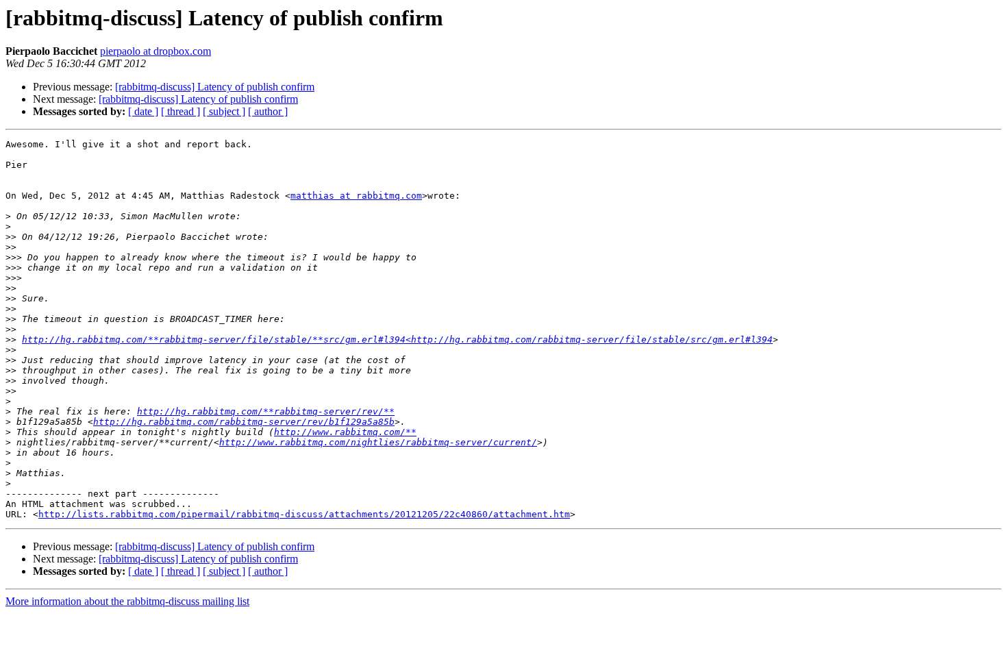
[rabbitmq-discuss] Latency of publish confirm (214, 86)
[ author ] (268, 111)
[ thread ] (180, 111)
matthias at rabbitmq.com (356, 195)
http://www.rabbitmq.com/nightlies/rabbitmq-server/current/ (378, 442)
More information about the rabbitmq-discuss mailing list (127, 601)
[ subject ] (224, 111)
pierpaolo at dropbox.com (155, 51)
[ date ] (143, 111)
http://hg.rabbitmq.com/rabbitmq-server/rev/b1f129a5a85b (244, 422)
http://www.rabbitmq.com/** (345, 432)
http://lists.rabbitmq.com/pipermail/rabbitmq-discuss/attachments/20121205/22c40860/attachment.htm (304, 514)
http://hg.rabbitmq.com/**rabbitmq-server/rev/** (266, 411)
